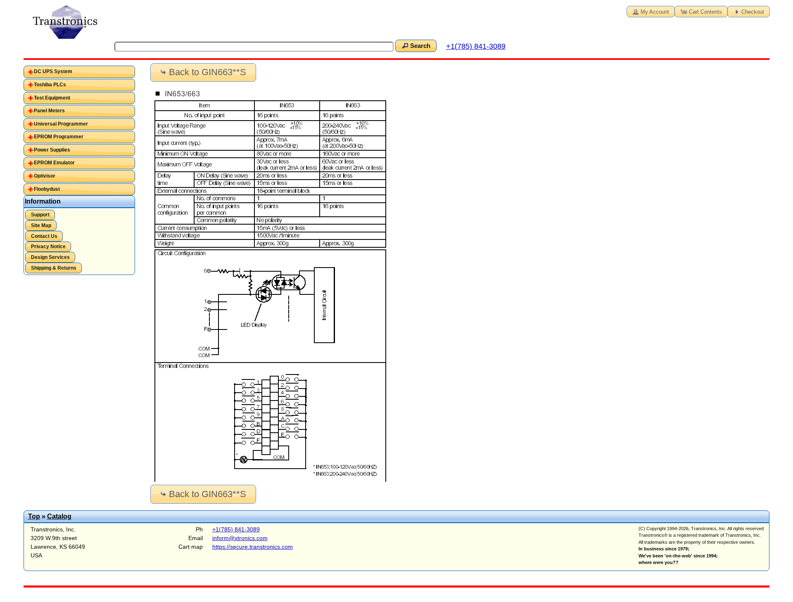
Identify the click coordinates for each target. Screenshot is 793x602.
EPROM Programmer (58, 137)
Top (34, 516)
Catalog (59, 516)
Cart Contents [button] (705, 12)
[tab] (79, 72)
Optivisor (44, 176)
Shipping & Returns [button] (53, 268)
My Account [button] (655, 12)
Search (420, 46)
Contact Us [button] (44, 236)
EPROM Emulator (54, 163)
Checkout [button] (752, 12)
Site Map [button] (41, 225)
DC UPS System (53, 71)
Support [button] (40, 215)
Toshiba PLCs (50, 85)
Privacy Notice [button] (48, 246)
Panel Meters (49, 111)
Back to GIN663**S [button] (207, 72)
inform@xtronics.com (240, 538)
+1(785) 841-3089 (476, 46)
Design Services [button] (50, 257)
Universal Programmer (61, 124)
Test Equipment (52, 98)
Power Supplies (52, 150)
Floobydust (47, 189)
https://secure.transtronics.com (252, 546)
